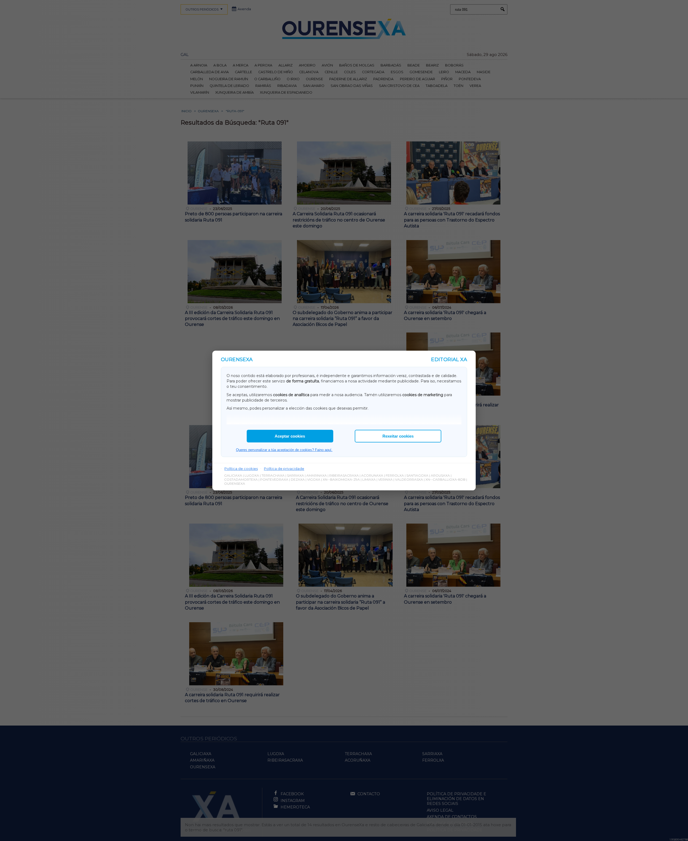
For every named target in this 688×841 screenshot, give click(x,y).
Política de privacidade (284, 468)
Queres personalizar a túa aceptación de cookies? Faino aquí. (284, 450)
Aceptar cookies (290, 436)
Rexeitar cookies (398, 436)
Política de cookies (241, 468)
